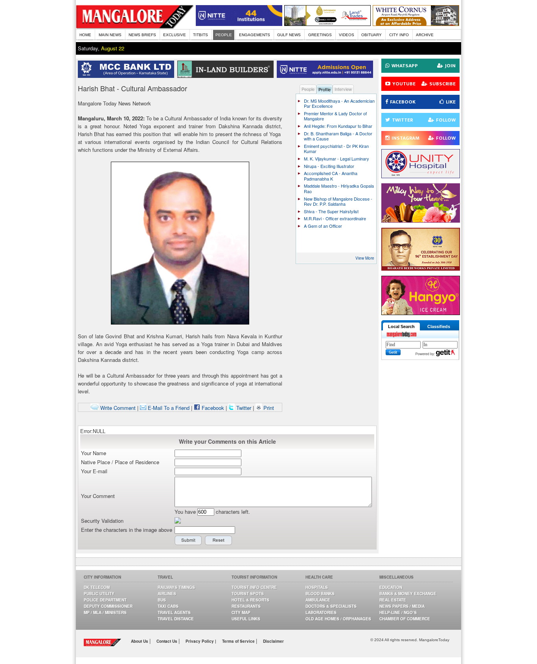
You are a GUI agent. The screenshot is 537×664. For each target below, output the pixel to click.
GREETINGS (320, 35)
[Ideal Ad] (420, 220)
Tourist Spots (248, 593)
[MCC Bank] (127, 75)
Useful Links (246, 619)
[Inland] (227, 75)
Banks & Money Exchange (407, 593)
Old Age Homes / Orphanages (338, 619)
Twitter (244, 407)
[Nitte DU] (326, 75)
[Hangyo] (420, 313)
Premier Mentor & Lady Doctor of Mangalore (335, 116)
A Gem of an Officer (323, 226)
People (308, 89)
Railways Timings (176, 587)
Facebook (212, 407)
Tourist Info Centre (254, 587)
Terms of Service (239, 641)
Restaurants (246, 606)
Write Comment (117, 407)
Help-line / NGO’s (398, 612)
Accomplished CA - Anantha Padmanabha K (330, 176)
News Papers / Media (402, 606)
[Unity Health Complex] (420, 176)
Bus (162, 600)
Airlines (167, 593)
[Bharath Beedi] (420, 268)
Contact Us (167, 641)
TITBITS (200, 35)
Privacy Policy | (201, 641)
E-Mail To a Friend (167, 407)
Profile (324, 89)
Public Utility (99, 593)
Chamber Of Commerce (404, 619)
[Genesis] (416, 24)
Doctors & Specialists (331, 606)
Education (390, 587)
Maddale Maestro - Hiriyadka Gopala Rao (339, 188)
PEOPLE (223, 35)
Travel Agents (174, 612)
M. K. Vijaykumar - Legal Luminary (336, 158)
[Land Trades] (327, 24)
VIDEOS (346, 35)
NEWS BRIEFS (142, 35)
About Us (140, 641)
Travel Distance (176, 619)
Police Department (105, 600)
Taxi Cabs (168, 606)
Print (268, 407)
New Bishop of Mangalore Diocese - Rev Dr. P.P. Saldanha (338, 201)
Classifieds (438, 326)
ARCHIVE (425, 35)
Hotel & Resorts (250, 600)
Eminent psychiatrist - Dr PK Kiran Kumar (336, 149)
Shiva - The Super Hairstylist (331, 211)
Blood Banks (320, 593)
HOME (85, 35)
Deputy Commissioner (108, 606)
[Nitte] (239, 24)
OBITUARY (371, 35)
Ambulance (317, 600)
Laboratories (321, 612)
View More (364, 258)
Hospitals (316, 587)
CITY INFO (399, 35)
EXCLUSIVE (174, 35)
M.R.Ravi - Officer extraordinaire (335, 218)
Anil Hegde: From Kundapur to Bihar (338, 126)
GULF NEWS (289, 35)
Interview (343, 89)
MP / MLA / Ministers (105, 612)
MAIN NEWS (110, 35)
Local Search (401, 326)
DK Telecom (97, 587)
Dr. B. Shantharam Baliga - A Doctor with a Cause (338, 136)
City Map (241, 612)
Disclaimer (273, 641)
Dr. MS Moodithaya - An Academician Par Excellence (339, 103)
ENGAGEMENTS (254, 35)
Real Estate (392, 600)
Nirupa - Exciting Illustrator (329, 166)
